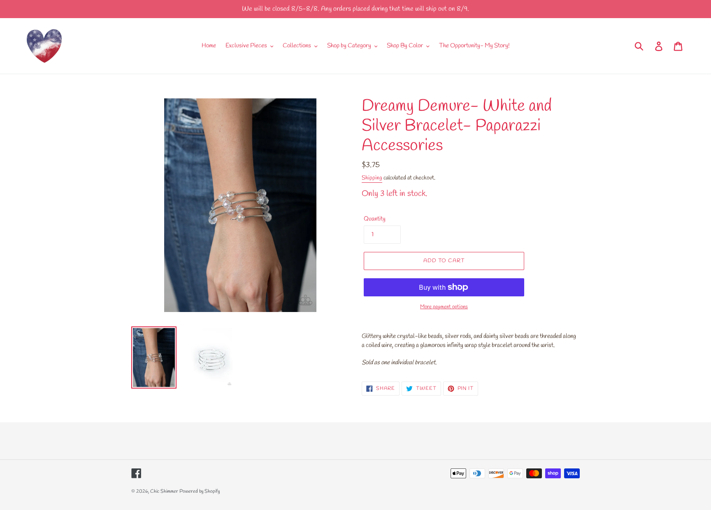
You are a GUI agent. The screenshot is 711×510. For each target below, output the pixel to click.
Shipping (372, 178)
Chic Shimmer (164, 491)
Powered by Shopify (199, 491)
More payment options (444, 306)
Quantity (375, 219)
